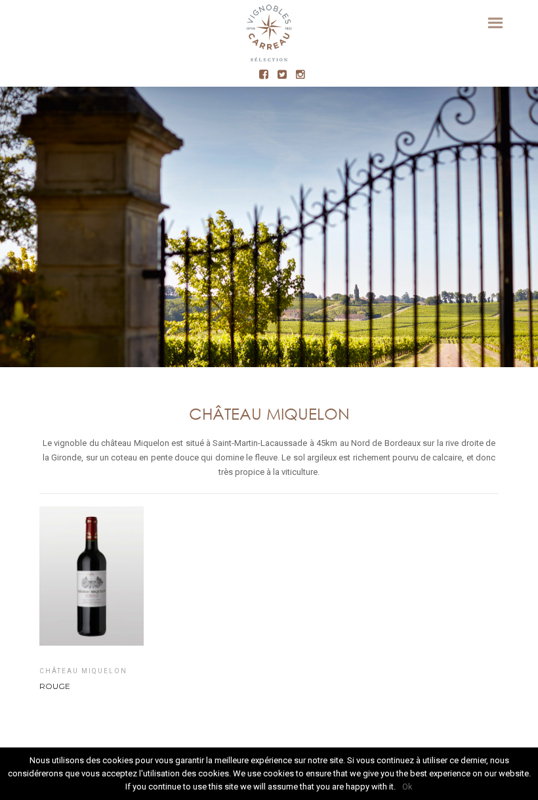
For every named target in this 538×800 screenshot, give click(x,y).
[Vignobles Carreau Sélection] (269, 36)
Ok (407, 786)
